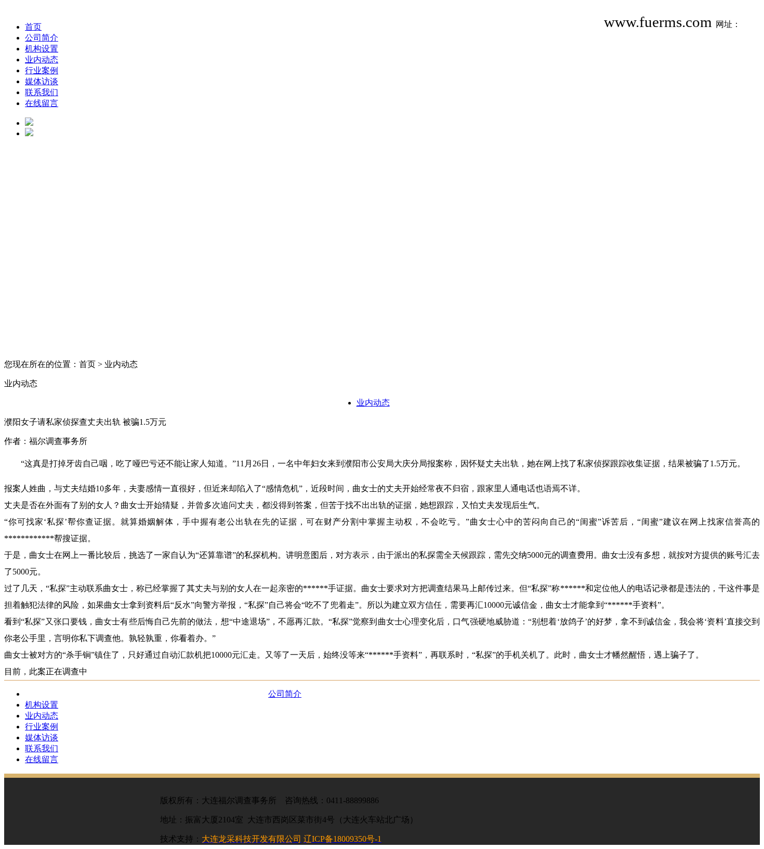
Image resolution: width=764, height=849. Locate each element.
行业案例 (41, 70)
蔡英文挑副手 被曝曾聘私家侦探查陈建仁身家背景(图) (129, 684)
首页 (33, 26)
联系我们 (41, 92)
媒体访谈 (41, 81)
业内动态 (41, 59)
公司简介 (41, 37)
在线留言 (41, 103)
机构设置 (41, 48)
